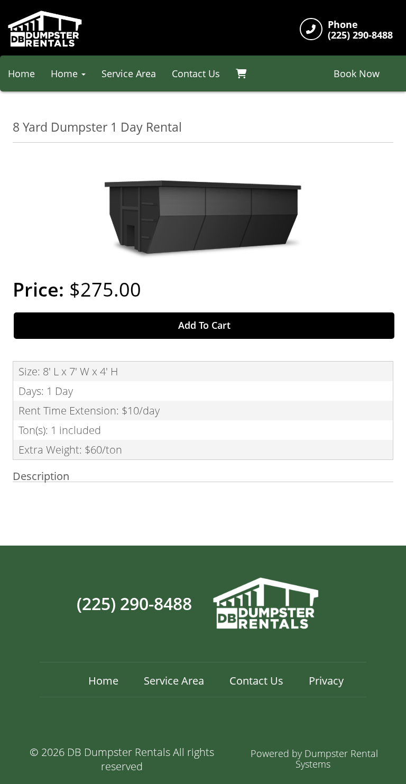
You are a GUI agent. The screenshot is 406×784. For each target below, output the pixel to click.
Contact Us (196, 73)
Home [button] (65, 73)
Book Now (357, 73)
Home (103, 681)
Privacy (326, 681)
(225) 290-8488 (134, 603)
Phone (343, 25)
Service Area (129, 73)
